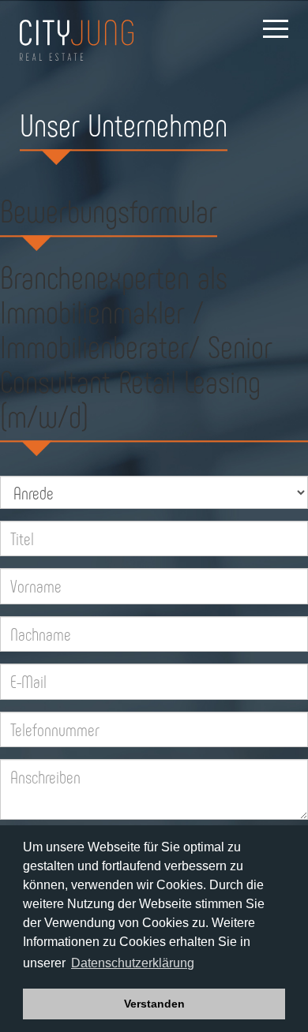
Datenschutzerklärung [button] (132, 963)
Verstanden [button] (154, 1003)
